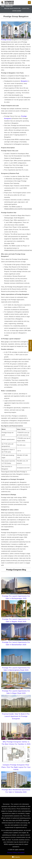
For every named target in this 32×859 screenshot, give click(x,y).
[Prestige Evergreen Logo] (7, 2)
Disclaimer (21, 852)
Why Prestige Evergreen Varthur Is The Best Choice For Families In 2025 (16, 743)
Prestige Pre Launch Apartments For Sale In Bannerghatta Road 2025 (16, 669)
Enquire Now (30, 346)
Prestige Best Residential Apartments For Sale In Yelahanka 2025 (16, 791)
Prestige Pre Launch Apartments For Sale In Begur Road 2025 (16, 692)
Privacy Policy (12, 852)
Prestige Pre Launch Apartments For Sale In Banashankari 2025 (16, 643)
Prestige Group (6, 39)
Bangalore (9, 6)
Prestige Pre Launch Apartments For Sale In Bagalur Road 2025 (16, 620)
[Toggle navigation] (29, 2)
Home (2, 6)
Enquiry (17, 857)
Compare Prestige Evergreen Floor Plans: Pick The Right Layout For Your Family (16, 767)
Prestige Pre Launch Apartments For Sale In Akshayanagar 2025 (16, 597)
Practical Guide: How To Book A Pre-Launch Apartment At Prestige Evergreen (16, 716)
